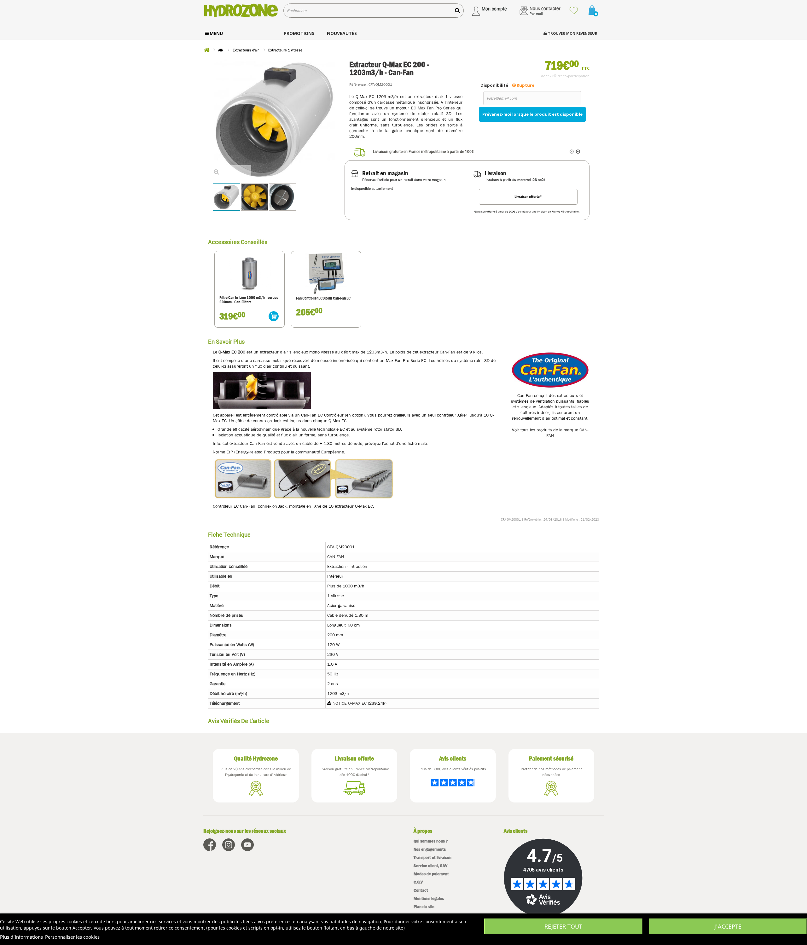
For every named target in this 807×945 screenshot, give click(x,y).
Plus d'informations (21, 937)
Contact (421, 890)
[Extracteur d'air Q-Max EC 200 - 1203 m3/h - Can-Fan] (282, 197)
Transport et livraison (432, 857)
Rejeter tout (563, 926)
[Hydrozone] (241, 10)
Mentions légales (429, 898)
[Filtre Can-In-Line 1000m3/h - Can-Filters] (249, 273)
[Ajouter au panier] (274, 316)
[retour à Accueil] (206, 50)
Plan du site (424, 906)
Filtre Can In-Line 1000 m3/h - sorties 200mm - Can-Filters (248, 300)
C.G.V (418, 882)
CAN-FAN (335, 556)
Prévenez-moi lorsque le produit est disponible (532, 114)
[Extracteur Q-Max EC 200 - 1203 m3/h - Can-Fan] (226, 197)
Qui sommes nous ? (431, 841)
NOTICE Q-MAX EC (350, 703)
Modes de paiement (431, 874)
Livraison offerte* (528, 196)
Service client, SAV (430, 865)
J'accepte (727, 926)
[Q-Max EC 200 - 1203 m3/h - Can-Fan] (254, 197)
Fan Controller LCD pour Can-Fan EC (323, 298)
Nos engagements (430, 849)
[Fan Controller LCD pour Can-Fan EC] (326, 273)
